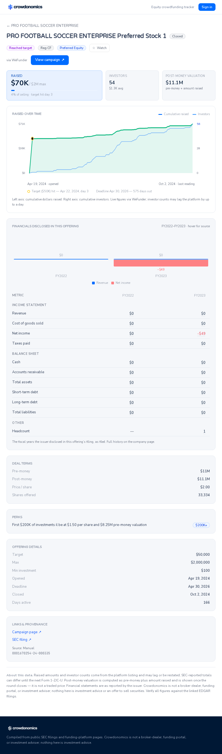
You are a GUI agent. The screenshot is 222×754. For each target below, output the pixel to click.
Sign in (207, 7)
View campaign (49, 59)
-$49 (201, 333)
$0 (131, 313)
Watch (99, 48)
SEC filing (21, 639)
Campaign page (26, 632)
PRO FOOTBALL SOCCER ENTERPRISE (42, 25)
